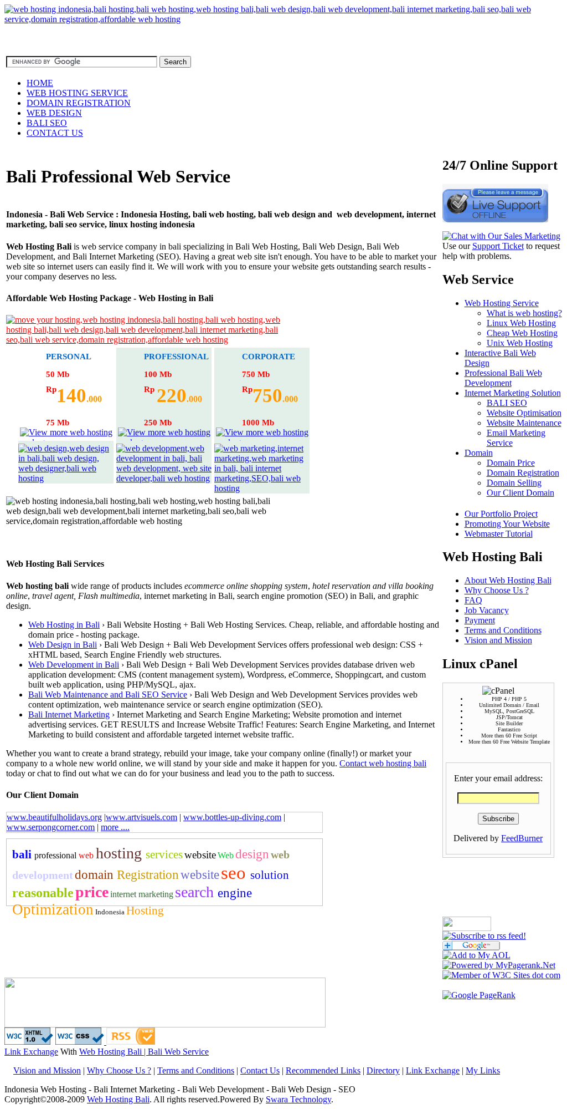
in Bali (85, 644)
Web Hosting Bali (118, 1099)
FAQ (473, 600)
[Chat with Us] (501, 236)
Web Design (51, 644)
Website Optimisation (524, 413)
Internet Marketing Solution (513, 393)
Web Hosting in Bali (64, 624)
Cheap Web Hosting (522, 333)
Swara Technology (298, 1099)
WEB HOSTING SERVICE (77, 93)
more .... (115, 827)
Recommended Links (323, 1070)
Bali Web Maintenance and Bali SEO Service (107, 694)
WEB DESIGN (54, 113)
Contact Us (260, 1070)
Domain (479, 452)
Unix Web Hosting (520, 343)
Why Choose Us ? (497, 590)
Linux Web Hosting (521, 323)
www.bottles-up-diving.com (232, 817)
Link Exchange (31, 1051)
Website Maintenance (524, 423)
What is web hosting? (524, 313)
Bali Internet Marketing (69, 714)
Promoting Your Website (507, 523)
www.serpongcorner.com (51, 827)
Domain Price (511, 462)
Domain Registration (523, 472)
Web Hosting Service (502, 303)
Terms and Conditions (503, 630)
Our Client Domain (520, 492)
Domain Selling (514, 482)
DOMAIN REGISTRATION (79, 103)
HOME (40, 83)
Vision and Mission (498, 640)
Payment (480, 620)
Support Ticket (498, 246)
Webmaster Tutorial (499, 533)
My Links (483, 1070)
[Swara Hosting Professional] (283, 19)
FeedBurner (522, 838)
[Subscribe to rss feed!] (484, 935)
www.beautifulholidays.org (54, 817)
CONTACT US (55, 133)
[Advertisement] (135, 950)
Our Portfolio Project (501, 513)
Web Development (62, 664)
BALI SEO (47, 123)
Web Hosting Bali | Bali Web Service (144, 1051)
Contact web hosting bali (382, 763)
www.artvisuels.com (141, 817)
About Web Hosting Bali (508, 580)
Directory (383, 1070)
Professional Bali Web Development (503, 378)
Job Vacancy (487, 610)
